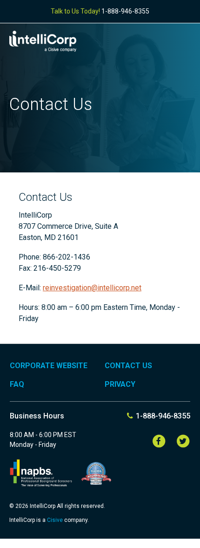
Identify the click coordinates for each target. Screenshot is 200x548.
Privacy (120, 384)
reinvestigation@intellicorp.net (92, 287)
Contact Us (128, 365)
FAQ (17, 384)
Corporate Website (48, 365)
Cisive (55, 520)
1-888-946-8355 (125, 11)
